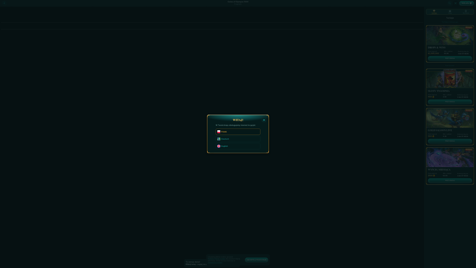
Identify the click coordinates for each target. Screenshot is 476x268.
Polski (224, 132)
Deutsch (225, 139)
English (224, 146)
